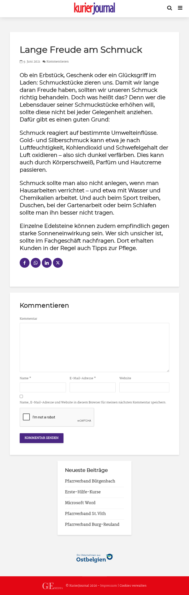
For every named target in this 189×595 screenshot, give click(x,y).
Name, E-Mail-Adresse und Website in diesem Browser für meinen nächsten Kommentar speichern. (93, 402)
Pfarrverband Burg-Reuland (92, 524)
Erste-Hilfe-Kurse (83, 492)
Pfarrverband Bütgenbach (90, 481)
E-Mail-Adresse (83, 378)
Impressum (108, 586)
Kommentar (28, 318)
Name (25, 378)
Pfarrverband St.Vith (85, 514)
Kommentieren (58, 61)
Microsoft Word (80, 503)
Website (125, 378)
